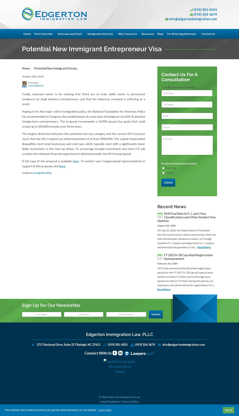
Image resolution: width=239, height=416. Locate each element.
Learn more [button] (104, 410)
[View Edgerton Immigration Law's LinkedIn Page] (120, 353)
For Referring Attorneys (181, 33)
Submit (168, 182)
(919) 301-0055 (205, 10)
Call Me (169, 172)
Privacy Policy (130, 401)
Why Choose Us (127, 33)
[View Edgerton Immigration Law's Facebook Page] (114, 353)
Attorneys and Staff (70, 33)
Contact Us (208, 33)
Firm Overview (43, 33)
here (76, 161)
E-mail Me (170, 168)
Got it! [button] (228, 410)
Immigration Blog (42, 172)
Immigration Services (100, 33)
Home (27, 33)
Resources (147, 33)
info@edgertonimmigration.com (193, 19)
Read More (204, 247)
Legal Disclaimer (110, 401)
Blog (160, 33)
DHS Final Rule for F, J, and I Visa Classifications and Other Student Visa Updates (186, 217)
